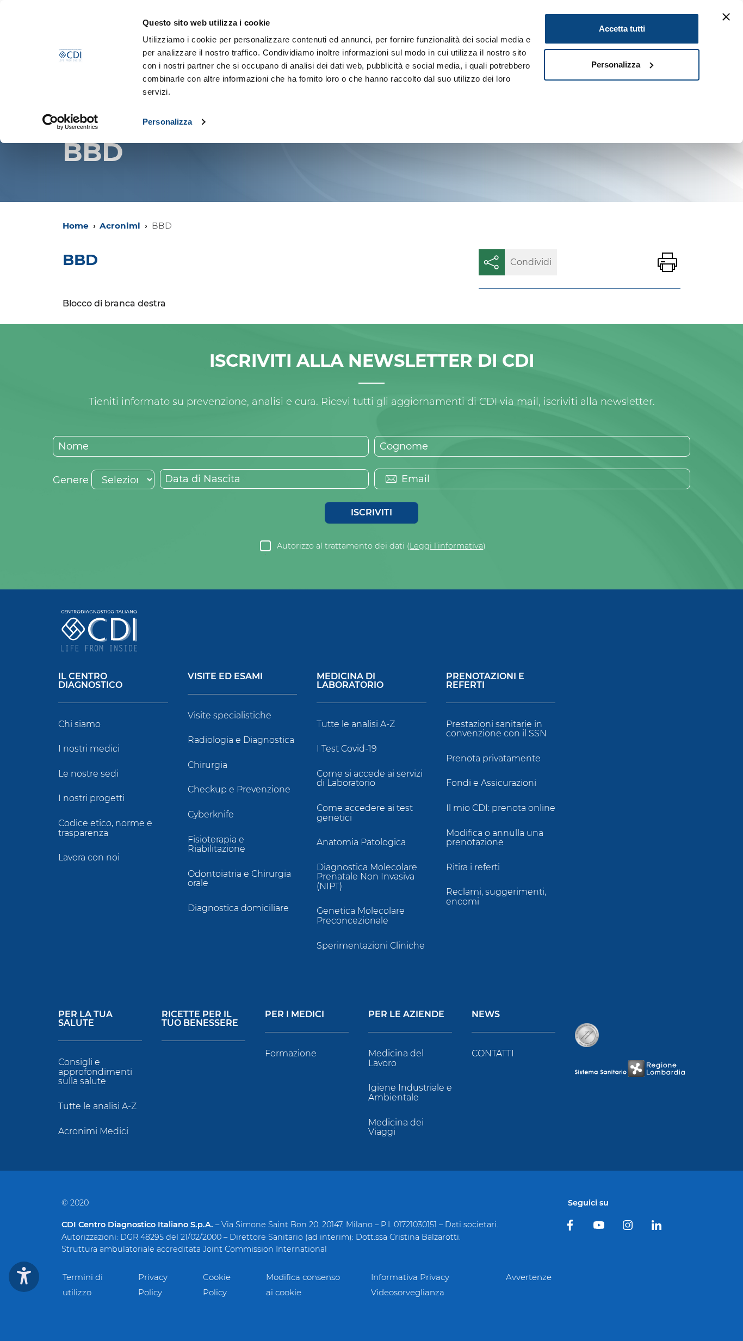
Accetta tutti (622, 28)
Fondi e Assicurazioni (491, 783)
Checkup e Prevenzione (239, 789)
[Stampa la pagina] (667, 262)
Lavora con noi (89, 857)
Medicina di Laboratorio (350, 681)
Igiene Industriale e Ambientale (410, 1092)
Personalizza (167, 121)
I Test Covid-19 (347, 748)
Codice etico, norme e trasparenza (105, 828)
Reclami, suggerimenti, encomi (496, 897)
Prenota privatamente (493, 758)
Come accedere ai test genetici (365, 813)
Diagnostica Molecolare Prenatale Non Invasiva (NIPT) (367, 876)
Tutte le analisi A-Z (356, 724)
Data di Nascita (202, 479)
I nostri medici (89, 748)
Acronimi (120, 225)
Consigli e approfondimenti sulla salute (95, 1071)
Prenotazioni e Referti (485, 681)
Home (76, 225)
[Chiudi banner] (726, 17)
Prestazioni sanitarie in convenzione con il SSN (496, 729)
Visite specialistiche (229, 715)
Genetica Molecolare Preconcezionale (361, 916)
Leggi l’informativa (446, 546)
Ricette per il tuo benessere (200, 1019)
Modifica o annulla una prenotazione (494, 838)
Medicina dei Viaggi (396, 1127)
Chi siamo (79, 724)
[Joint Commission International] (587, 1035)
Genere (71, 480)
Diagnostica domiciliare (238, 908)
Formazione (291, 1053)
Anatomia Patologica (361, 842)
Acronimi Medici (93, 1131)
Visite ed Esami (225, 676)
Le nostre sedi (88, 773)
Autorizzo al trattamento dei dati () (381, 546)
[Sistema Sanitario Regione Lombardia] (630, 1068)
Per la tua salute (85, 1019)
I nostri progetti (91, 798)
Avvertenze (529, 1277)
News (486, 1014)
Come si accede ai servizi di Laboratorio (370, 778)
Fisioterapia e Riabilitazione (216, 844)
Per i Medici (294, 1014)
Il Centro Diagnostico (90, 681)
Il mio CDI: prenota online (500, 808)
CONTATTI (493, 1053)
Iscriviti (371, 512)
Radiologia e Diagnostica (241, 740)
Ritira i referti (473, 867)
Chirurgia (207, 765)
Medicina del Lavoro (396, 1058)
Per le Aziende (406, 1014)
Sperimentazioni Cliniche (371, 945)
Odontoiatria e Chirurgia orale (239, 879)
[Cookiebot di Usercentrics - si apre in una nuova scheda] (70, 122)
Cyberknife (211, 814)
